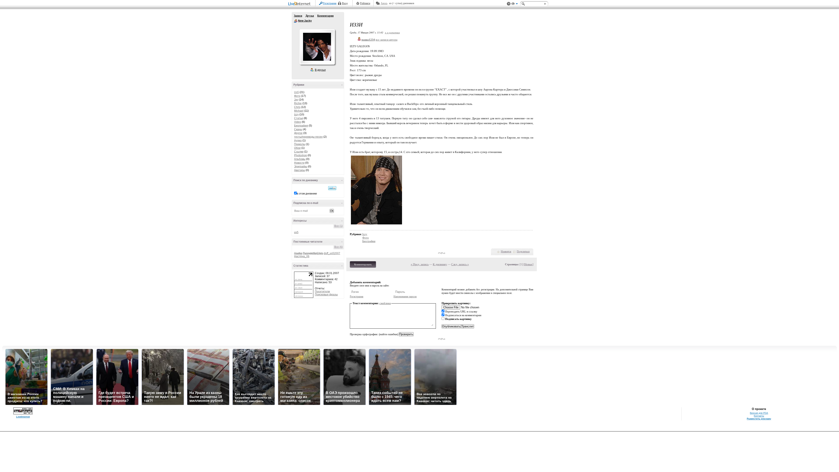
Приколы (299, 144)
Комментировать (363, 264)
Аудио (298, 140)
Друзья (309, 15)
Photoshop (300, 155)
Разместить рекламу (759, 418)
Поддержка (508, 4)
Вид (514, 4)
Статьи (298, 118)
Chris (297, 107)
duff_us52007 (332, 253)
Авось (384, 3)
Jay (296, 99)
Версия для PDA (759, 413)
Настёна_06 (301, 256)
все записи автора (386, 39)
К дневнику (440, 264)
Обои (297, 147)
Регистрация (329, 3)
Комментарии (325, 15)
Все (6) (338, 246)
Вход (345, 3)
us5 (296, 232)
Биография (301, 125)
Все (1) (338, 225)
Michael (298, 110)
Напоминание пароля (405, 296)
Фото (297, 95)
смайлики (385, 303)
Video (297, 121)
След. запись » (460, 264)
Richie (298, 103)
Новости (299, 162)
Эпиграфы (300, 166)
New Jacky (295, 21)
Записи (298, 15)
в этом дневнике (307, 193)
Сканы (298, 129)
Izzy (296, 114)
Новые (528, 264)
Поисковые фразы (326, 294)
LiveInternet (300, 4)
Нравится (506, 251)
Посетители (322, 291)
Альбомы (299, 159)
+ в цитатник (392, 32)
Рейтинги (365, 3)
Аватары (299, 170)
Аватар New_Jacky (317, 46)
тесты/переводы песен (308, 136)
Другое (298, 133)
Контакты (759, 416)
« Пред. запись (420, 264)
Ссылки (298, 151)
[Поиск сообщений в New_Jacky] (332, 188)
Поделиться (523, 251)
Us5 (296, 92)
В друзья (320, 69)
